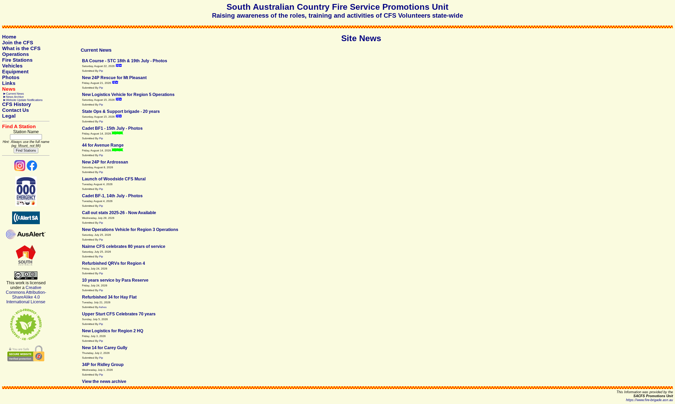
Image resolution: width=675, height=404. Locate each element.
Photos (11, 77)
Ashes (103, 307)
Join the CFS (17, 42)
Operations (15, 54)
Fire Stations (17, 60)
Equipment (15, 71)
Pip (101, 70)
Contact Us (15, 110)
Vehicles (12, 66)
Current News (15, 93)
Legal (9, 116)
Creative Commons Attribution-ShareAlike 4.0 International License (26, 294)
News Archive (15, 96)
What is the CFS (21, 48)
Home (9, 37)
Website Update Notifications (24, 100)
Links (9, 83)
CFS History (16, 104)
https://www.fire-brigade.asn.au (649, 400)
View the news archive (104, 381)
